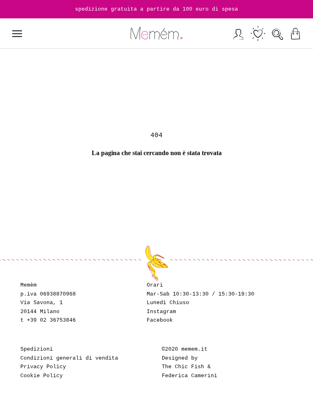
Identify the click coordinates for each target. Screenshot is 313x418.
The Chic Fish (183, 367)
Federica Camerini (189, 376)
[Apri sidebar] (17, 34)
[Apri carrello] (295, 33)
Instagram (161, 312)
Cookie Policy (41, 376)
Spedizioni (36, 349)
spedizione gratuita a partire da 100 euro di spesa (156, 9)
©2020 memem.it (184, 349)
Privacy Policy (43, 367)
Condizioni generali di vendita (69, 358)
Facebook (160, 320)
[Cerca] (278, 34)
